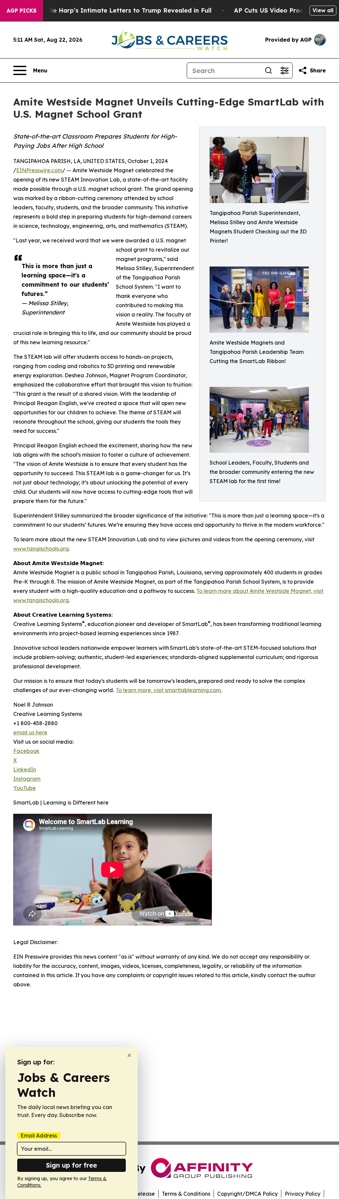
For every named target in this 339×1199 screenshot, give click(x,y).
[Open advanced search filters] (284, 70)
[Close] (129, 1055)
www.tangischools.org (41, 548)
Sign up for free (71, 1165)
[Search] (268, 70)
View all (323, 10)
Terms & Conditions (186, 1193)
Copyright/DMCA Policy (247, 1193)
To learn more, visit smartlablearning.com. (169, 690)
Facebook (26, 751)
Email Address (39, 1135)
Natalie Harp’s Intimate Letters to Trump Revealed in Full (123, 10)
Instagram (26, 778)
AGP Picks (21, 10)
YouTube (24, 788)
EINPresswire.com (39, 170)
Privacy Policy (302, 1193)
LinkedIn (24, 769)
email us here (30, 732)
